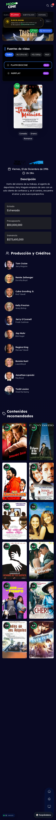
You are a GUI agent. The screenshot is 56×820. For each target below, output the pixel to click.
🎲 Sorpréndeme (43, 815)
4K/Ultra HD (22, 54)
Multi (47, 54)
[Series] (49, 806)
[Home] (49, 791)
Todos (9, 54)
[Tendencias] (49, 799)
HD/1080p (36, 54)
